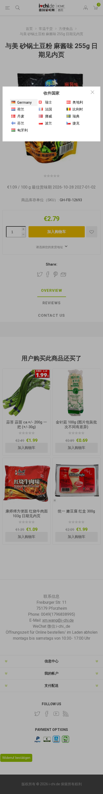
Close (92, 92)
